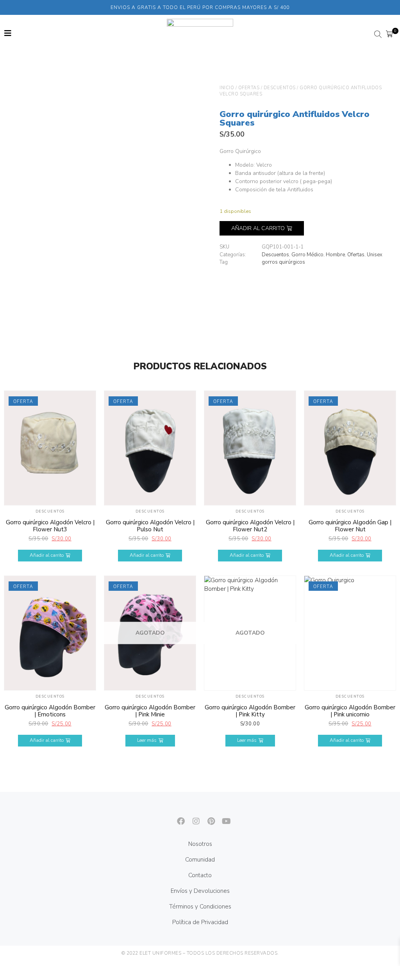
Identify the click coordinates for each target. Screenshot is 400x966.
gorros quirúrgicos (283, 262)
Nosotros (200, 844)
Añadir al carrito (258, 228)
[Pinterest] (208, 817)
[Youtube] (223, 817)
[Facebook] (177, 817)
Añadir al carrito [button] (47, 555)
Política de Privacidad (200, 922)
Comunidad (200, 859)
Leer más (147, 740)
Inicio (227, 88)
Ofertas (249, 88)
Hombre (335, 254)
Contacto (200, 875)
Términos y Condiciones (200, 906)
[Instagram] (192, 817)
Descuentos (280, 88)
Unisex (374, 254)
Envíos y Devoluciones (200, 891)
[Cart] (389, 34)
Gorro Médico (307, 254)
